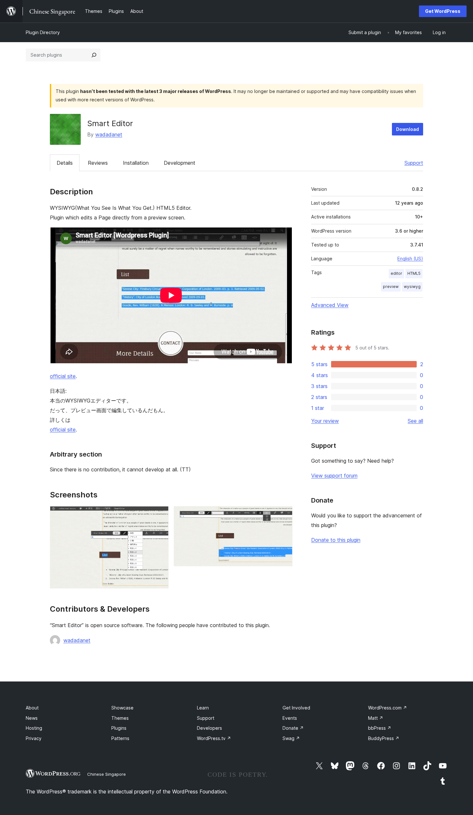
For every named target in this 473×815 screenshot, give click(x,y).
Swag (291, 738)
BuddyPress (383, 738)
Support (413, 163)
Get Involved (296, 707)
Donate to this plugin (335, 540)
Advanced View (329, 305)
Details (65, 163)
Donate (293, 728)
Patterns (120, 738)
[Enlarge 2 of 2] (284, 515)
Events (290, 718)
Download (407, 129)
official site (63, 376)
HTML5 (414, 273)
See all (415, 421)
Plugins (118, 728)
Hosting (34, 728)
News (32, 718)
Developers (209, 728)
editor (396, 273)
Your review (325, 421)
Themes (120, 718)
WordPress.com (387, 707)
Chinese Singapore (106, 774)
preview (391, 286)
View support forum (334, 475)
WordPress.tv (214, 738)
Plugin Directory (43, 32)
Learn (203, 707)
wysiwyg (412, 286)
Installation (136, 163)
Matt (375, 718)
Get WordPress (442, 11)
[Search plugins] (94, 55)
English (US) (410, 258)
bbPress (379, 728)
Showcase (122, 707)
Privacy (34, 738)
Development (179, 163)
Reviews (98, 163)
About (32, 707)
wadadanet (108, 134)
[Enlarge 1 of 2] (160, 515)
